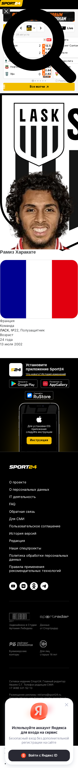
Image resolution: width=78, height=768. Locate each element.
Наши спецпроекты (25, 548)
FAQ (12, 504)
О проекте (17, 482)
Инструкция (39, 440)
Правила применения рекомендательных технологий (35, 569)
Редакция (17, 541)
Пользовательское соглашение (34, 526)
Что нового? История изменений (46, 374)
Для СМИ (16, 519)
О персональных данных (29, 489)
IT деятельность (22, 497)
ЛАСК (4, 330)
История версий (22, 533)
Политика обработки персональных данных (38, 557)
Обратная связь (22, 511)
